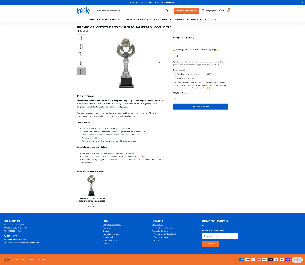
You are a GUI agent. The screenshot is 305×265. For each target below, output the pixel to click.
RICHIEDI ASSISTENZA (186, 11)
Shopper (178, 19)
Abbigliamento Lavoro (112, 234)
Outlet (207, 19)
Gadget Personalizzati (137, 19)
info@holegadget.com (17, 239)
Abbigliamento (161, 19)
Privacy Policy (158, 225)
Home (91, 19)
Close (302, 2)
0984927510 (12, 236)
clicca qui (140, 156)
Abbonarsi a (210, 244)
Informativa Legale (160, 237)
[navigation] (81, 38)
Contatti (155, 240)
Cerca (167, 11)
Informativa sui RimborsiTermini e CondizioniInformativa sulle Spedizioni (164, 231)
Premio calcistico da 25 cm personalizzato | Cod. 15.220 (91, 199)
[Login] (221, 10)
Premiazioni (193, 19)
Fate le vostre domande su (23, 243)
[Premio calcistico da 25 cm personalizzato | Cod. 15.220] (91, 185)
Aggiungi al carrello (200, 106)
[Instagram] (203, 226)
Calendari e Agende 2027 (109, 19)
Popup (175, 99)
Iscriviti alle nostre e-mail (213, 231)
